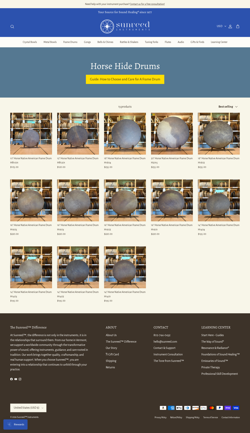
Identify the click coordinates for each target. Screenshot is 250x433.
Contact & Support (165, 348)
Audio (181, 42)
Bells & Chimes (105, 42)
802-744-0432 (162, 335)
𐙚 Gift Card (112, 354)
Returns (110, 367)
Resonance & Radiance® (215, 348)
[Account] (229, 27)
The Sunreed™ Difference (121, 341)
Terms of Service (210, 417)
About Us (111, 335)
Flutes (168, 42)
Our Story (111, 348)
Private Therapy (210, 367)
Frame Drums (70, 42)
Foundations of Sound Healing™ (220, 354)
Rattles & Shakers (129, 42)
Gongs (87, 42)
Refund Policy (176, 417)
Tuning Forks (151, 42)
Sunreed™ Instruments (27, 417)
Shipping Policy (192, 417)
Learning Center (219, 42)
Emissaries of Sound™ (214, 361)
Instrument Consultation (168, 354)
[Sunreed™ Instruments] (125, 26)
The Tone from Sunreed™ (169, 361)
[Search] (12, 27)
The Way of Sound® (212, 341)
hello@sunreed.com (165, 341)
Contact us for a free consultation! (147, 4)
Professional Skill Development (219, 373)
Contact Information (231, 417)
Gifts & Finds (197, 42)
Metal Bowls (50, 42)
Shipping (111, 361)
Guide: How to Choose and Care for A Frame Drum (125, 79)
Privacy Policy (160, 417)
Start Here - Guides (212, 335)
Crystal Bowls (30, 42)
